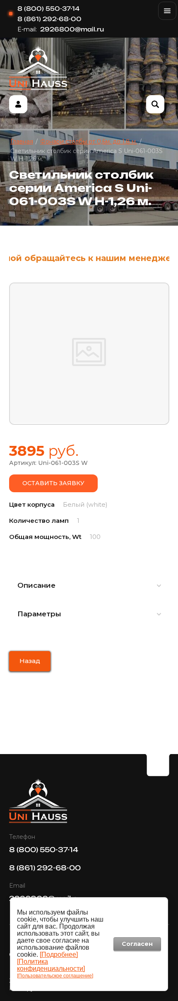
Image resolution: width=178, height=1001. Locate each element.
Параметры (39, 614)
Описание (36, 585)
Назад (29, 661)
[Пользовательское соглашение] (55, 976)
